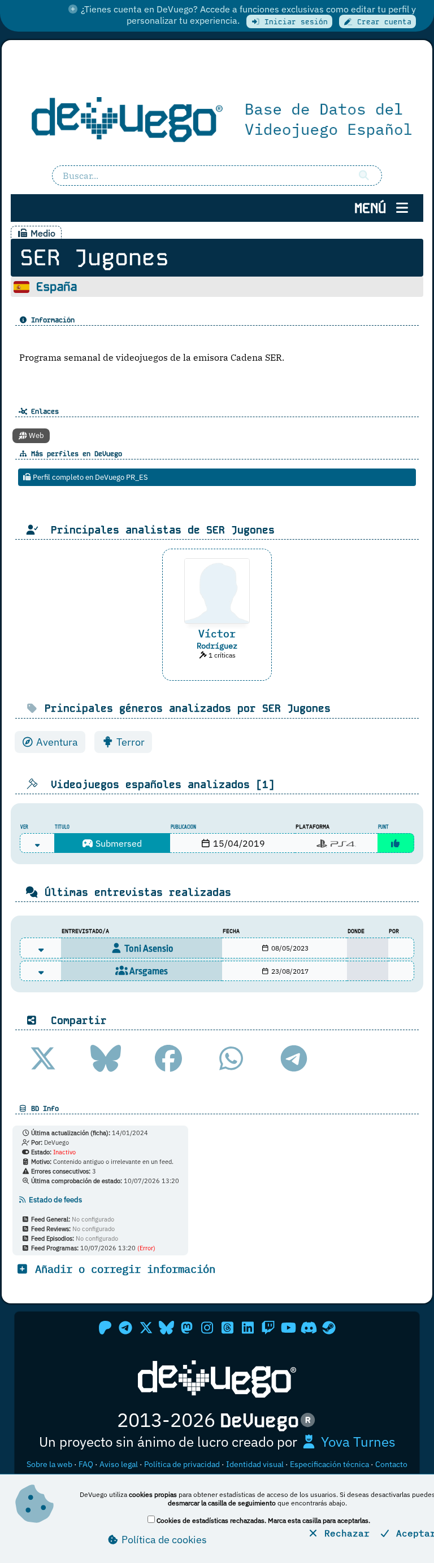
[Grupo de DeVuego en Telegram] (125, 1328)
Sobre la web (49, 1464)
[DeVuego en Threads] (227, 1328)
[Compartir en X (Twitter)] (42, 1058)
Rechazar (344, 1533)
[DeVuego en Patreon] (105, 1328)
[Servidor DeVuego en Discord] (308, 1328)
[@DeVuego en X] (145, 1328)
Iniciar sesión (294, 22)
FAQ (86, 1464)
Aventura (56, 741)
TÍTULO (62, 827)
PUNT (383, 827)
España (56, 286)
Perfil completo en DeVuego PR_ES (89, 477)
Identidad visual (255, 1464)
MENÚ (374, 208)
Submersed (117, 843)
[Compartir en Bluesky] (105, 1058)
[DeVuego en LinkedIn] (247, 1328)
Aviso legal (118, 1464)
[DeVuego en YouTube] (288, 1328)
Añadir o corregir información (122, 1269)
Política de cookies (163, 1539)
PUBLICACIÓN (183, 827)
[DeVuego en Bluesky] (166, 1328)
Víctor (217, 633)
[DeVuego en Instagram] (206, 1328)
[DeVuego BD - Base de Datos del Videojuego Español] (217, 118)
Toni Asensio (148, 948)
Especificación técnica (329, 1464)
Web (35, 435)
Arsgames (148, 971)
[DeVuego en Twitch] (267, 1328)
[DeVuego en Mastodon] (186, 1328)
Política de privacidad (182, 1464)
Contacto (391, 1464)
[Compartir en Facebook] (168, 1058)
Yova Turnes (357, 1442)
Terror (129, 741)
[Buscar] (363, 175)
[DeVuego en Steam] (328, 1328)
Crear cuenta (382, 22)
